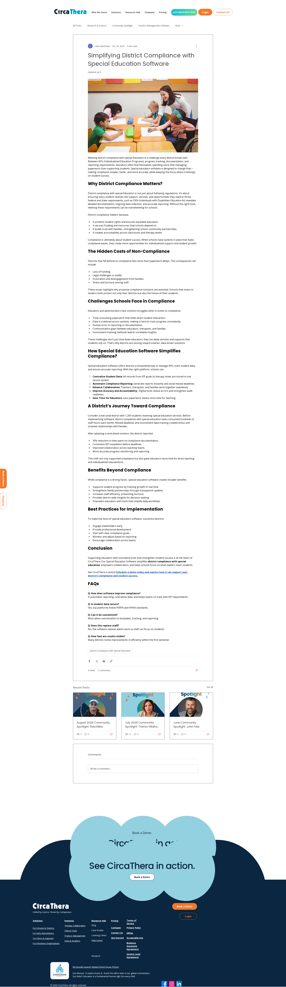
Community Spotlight (122, 25)
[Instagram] (172, 984)
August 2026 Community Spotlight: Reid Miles (93, 724)
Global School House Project (105, 967)
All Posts (77, 25)
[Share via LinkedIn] (103, 661)
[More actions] (196, 46)
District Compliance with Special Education (110, 650)
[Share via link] (111, 661)
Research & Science (96, 25)
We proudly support (82, 967)
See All (210, 687)
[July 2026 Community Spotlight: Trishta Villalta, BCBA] (143, 705)
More (177, 25)
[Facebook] (164, 984)
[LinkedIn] (179, 984)
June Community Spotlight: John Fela (186, 724)
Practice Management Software (154, 25)
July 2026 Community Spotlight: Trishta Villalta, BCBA (141, 725)
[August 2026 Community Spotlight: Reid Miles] (94, 705)
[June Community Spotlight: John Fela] (191, 705)
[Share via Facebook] (89, 661)
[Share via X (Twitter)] (96, 661)
